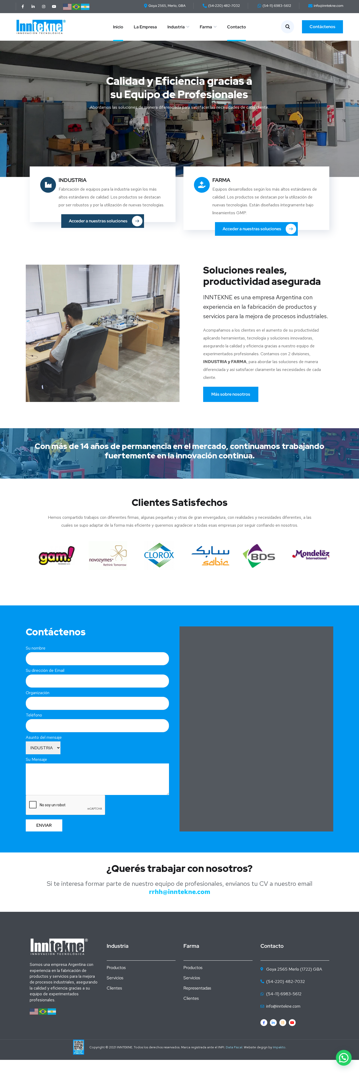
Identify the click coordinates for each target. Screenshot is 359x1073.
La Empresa (145, 27)
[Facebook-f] (22, 6)
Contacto (236, 27)
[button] (344, 1058)
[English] (67, 6)
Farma (206, 27)
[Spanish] (85, 6)
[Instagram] (43, 6)
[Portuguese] (76, 6)
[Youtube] (54, 6)
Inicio (118, 27)
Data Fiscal (234, 1047)
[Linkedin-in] (33, 6)
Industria (176, 27)
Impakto (279, 1047)
